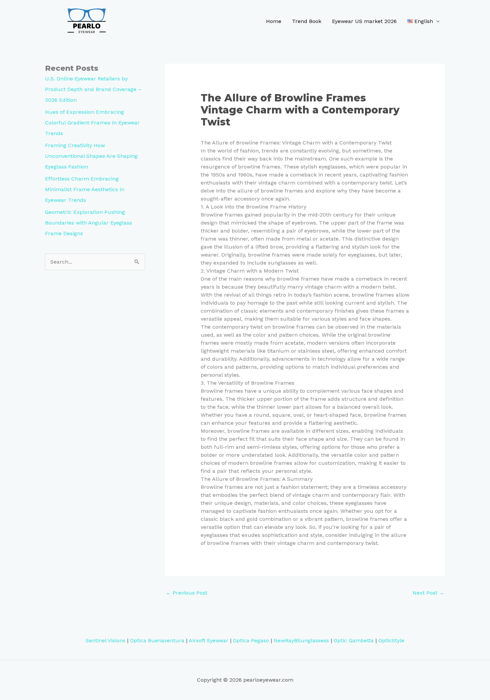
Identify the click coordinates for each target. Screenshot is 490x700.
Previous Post (186, 593)
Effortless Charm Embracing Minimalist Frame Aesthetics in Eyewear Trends (84, 189)
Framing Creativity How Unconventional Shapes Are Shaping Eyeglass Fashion (91, 156)
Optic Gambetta (354, 640)
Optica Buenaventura (157, 640)
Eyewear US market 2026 (364, 21)
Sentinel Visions (105, 640)
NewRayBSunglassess (301, 640)
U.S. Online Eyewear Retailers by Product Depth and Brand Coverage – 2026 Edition (93, 89)
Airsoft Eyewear (208, 640)
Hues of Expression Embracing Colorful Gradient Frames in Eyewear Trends (92, 122)
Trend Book (306, 21)
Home (273, 21)
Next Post (428, 593)
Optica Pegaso (251, 640)
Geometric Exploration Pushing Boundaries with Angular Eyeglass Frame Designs (88, 223)
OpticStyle (391, 640)
